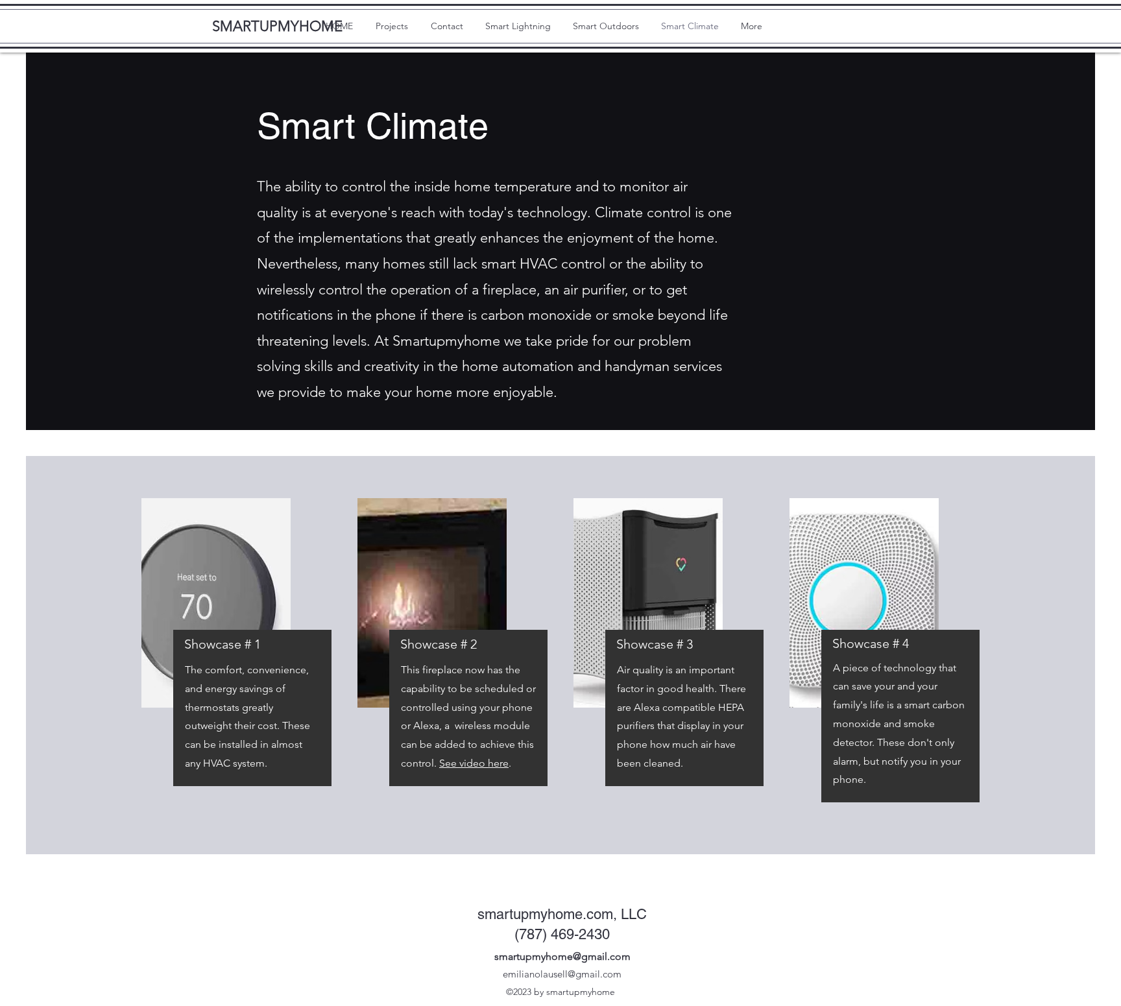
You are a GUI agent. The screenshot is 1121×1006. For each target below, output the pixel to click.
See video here (474, 763)
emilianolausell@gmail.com (562, 974)
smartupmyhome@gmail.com (562, 956)
